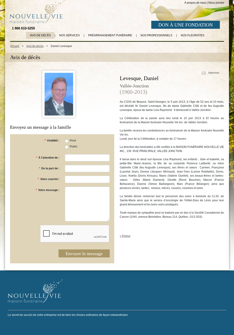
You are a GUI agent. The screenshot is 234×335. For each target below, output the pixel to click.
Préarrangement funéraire (110, 35)
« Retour (125, 236)
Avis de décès (40, 35)
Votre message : (47, 190)
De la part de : (49, 168)
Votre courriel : (48, 179)
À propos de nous (195, 2)
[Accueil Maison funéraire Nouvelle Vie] (36, 11)
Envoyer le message (84, 253)
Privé (73, 140)
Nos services (69, 35)
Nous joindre (216, 2)
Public (73, 146)
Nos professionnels (156, 35)
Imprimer (213, 72)
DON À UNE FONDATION (185, 25)
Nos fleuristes (192, 35)
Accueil (14, 46)
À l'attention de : (47, 157)
